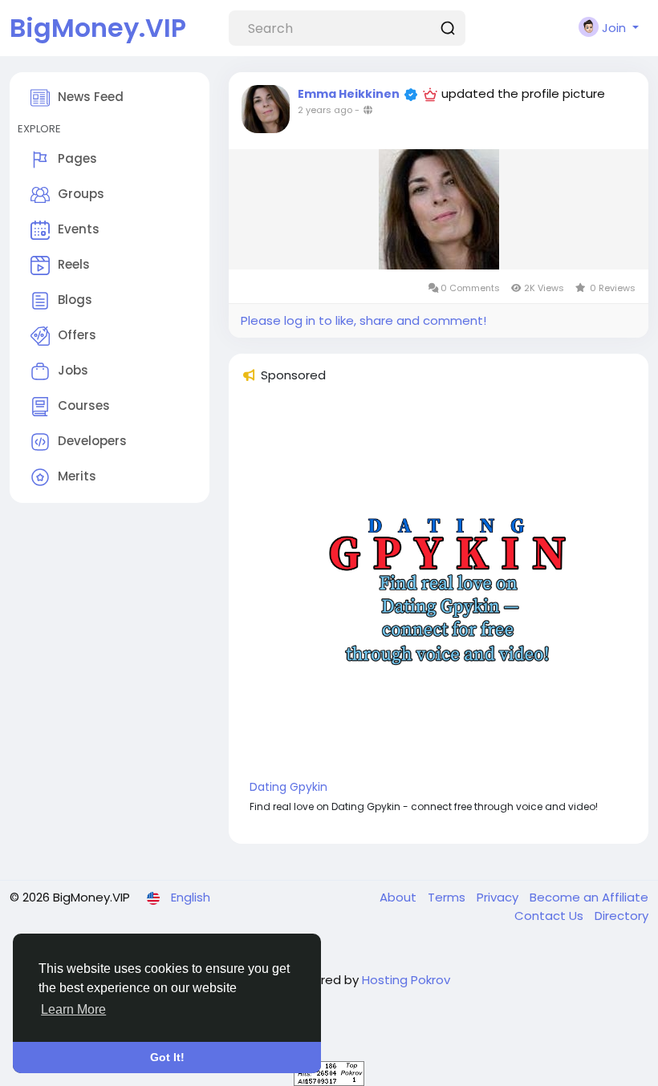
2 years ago (325, 109)
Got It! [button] (167, 1057)
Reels (74, 264)
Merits (77, 476)
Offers (77, 334)
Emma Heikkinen (349, 94)
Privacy (499, 897)
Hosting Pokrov (406, 979)
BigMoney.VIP (98, 28)
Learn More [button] (73, 1009)
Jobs (73, 370)
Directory (621, 915)
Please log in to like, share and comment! (363, 320)
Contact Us (550, 915)
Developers (92, 440)
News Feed (91, 96)
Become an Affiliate (589, 897)
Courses (84, 405)
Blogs (75, 299)
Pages (77, 158)
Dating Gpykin (288, 787)
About (400, 897)
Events (79, 229)
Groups (81, 193)
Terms (448, 897)
